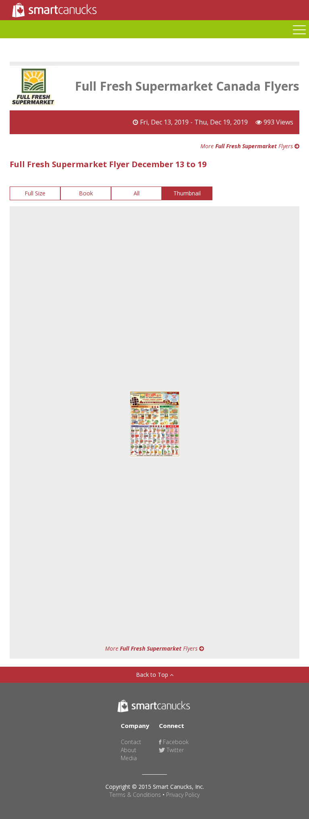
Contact (131, 742)
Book (86, 193)
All (137, 193)
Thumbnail (187, 193)
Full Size (35, 193)
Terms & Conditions (135, 794)
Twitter (174, 750)
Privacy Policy (183, 794)
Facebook (175, 742)
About (128, 750)
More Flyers (247, 146)
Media (129, 758)
